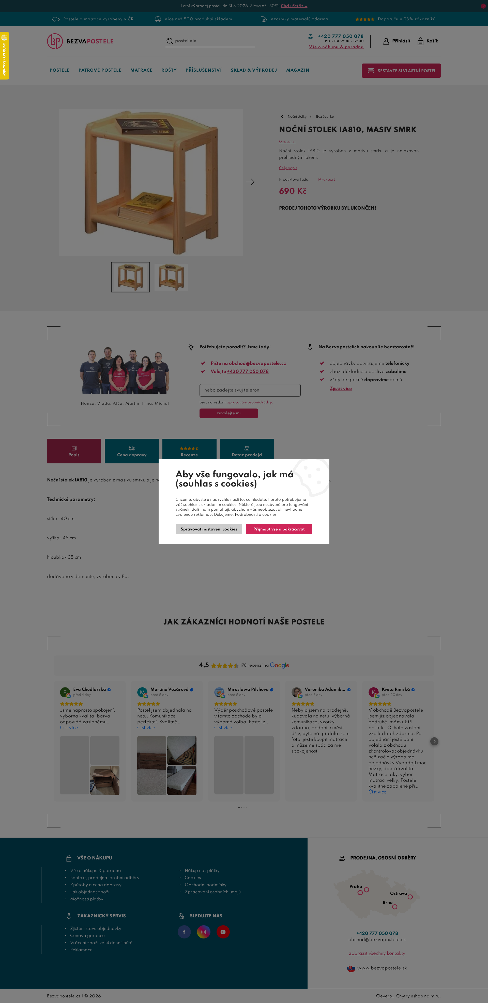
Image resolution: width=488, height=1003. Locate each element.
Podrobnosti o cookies (256, 515)
